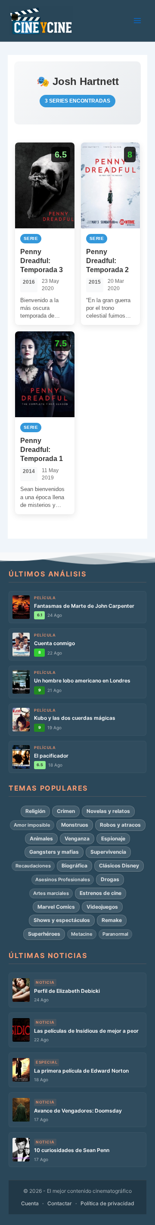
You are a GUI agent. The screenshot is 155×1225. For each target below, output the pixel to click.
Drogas (110, 879)
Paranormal (115, 934)
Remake (112, 920)
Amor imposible (32, 825)
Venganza (77, 838)
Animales (41, 838)
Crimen (66, 811)
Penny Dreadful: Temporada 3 (41, 260)
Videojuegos (102, 907)
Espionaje (113, 838)
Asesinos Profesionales (62, 879)
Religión (35, 811)
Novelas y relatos (108, 811)
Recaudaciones (33, 866)
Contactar (59, 1203)
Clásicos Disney (119, 865)
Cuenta (30, 1203)
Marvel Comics (56, 907)
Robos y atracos (120, 825)
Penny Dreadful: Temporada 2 (107, 260)
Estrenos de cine (100, 893)
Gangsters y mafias (54, 852)
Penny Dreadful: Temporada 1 (41, 449)
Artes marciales (51, 893)
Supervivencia (108, 852)
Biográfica (74, 865)
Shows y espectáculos (62, 920)
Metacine (82, 934)
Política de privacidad (107, 1203)
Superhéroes (44, 934)
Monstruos (74, 825)
